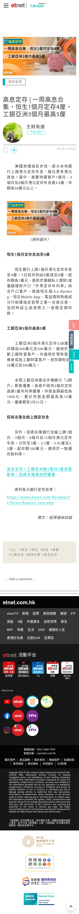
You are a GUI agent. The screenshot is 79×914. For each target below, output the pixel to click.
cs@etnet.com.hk (46, 753)
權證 (63, 613)
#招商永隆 (33, 554)
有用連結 (48, 763)
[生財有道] (13, 132)
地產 (20, 629)
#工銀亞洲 (16, 554)
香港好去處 (15, 637)
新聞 (25, 613)
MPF (10, 629)
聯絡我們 (54, 759)
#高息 (24, 549)
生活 (31, 629)
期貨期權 (49, 613)
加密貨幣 (50, 621)
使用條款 (18, 763)
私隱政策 (69, 759)
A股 (20, 621)
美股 (10, 621)
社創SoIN (33, 637)
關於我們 (10, 759)
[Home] (18, 5)
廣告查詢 (39, 759)
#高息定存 (50, 554)
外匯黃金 (33, 621)
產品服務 (24, 759)
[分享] (14, 150)
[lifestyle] (37, 5)
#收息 (44, 549)
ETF (73, 613)
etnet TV (12, 613)
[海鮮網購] (74, 340)
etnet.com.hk (19, 601)
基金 (64, 621)
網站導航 (33, 763)
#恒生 (34, 549)
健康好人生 (57, 629)
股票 (36, 613)
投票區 (49, 637)
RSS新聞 (61, 763)
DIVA (41, 629)
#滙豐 (55, 549)
